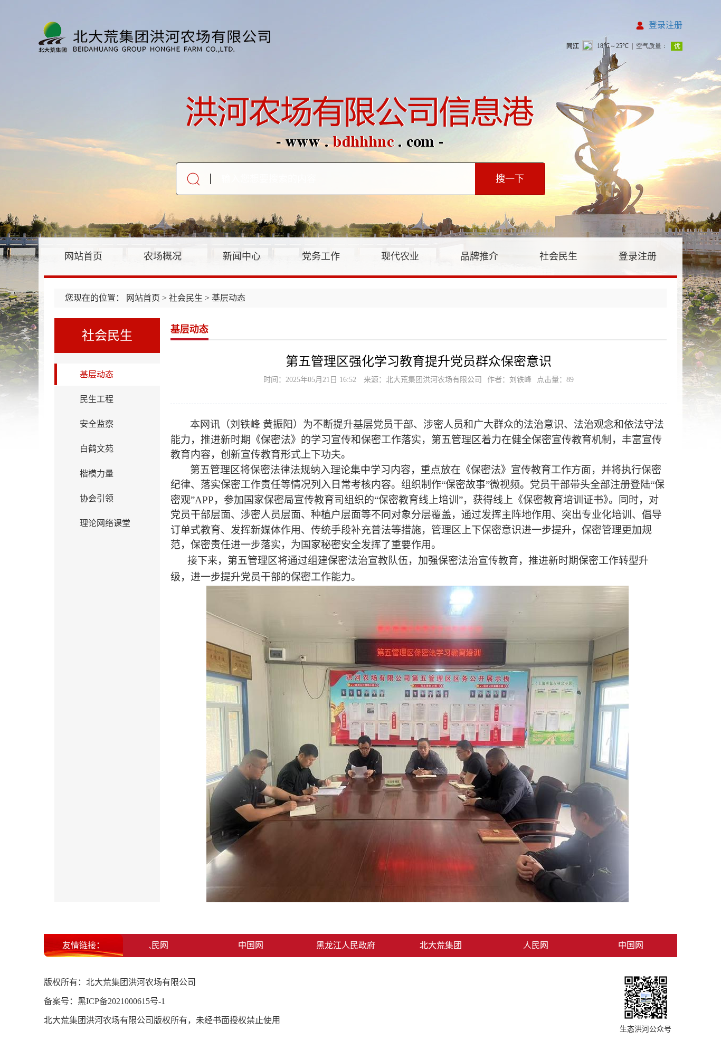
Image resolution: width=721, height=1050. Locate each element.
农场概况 (163, 256)
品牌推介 (479, 256)
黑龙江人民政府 (332, 945)
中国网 (237, 945)
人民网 (522, 945)
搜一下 (510, 179)
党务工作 (321, 256)
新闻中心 (242, 256)
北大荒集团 (427, 945)
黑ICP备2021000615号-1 (121, 1001)
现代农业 (400, 256)
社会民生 (558, 256)
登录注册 (665, 25)
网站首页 (83, 256)
